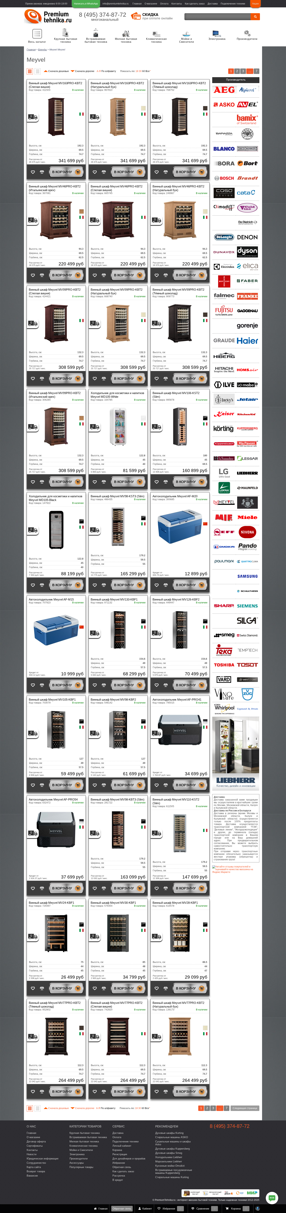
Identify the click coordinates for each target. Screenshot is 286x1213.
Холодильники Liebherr (168, 1157)
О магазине (151, 3)
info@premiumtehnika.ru (116, 3)
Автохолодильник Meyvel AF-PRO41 (177, 699)
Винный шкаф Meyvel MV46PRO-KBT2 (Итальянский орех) (55, 188)
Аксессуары (76, 1162)
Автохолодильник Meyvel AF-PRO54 (53, 799)
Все (148, 71)
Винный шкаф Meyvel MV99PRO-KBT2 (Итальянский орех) (55, 394)
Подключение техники (233, 3)
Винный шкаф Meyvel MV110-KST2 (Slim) (176, 801)
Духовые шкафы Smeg (168, 1152)
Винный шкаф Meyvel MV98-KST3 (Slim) (117, 496)
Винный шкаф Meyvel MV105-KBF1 (52, 699)
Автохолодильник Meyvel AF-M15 (51, 599)
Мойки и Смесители (186, 40)
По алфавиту (106, 71)
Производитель (236, 79)
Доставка (213, 3)
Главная (137, 3)
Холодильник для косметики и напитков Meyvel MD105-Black (55, 498)
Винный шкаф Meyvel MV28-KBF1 (175, 902)
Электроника (216, 38)
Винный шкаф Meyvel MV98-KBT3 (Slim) (117, 799)
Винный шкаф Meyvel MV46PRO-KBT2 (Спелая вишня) (116, 188)
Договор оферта (36, 1141)
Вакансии (32, 1175)
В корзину (62, 172)
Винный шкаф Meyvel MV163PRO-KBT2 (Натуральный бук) (117, 84)
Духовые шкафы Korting (169, 1133)
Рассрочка (118, 1175)
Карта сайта (34, 1167)
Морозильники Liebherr (168, 1161)
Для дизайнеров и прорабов (128, 1158)
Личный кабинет (121, 1145)
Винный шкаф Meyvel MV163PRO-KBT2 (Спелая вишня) (55, 84)
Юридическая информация (42, 1158)
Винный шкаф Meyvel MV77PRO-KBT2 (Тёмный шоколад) (55, 1004)
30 (140, 71)
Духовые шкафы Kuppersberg (172, 1148)
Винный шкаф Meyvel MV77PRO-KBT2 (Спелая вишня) (116, 1004)
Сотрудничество (36, 1162)
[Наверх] (257, 1208)
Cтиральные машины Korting (172, 1177)
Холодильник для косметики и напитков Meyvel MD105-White (117, 394)
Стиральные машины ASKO (171, 1137)
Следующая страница (245, 1108)
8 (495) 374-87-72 (102, 14)
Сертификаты (35, 1145)
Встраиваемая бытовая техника (96, 40)
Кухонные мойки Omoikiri (170, 1165)
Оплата (164, 3)
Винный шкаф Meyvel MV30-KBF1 (113, 902)
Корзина (117, 1150)
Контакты (176, 3)
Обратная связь (122, 1208)
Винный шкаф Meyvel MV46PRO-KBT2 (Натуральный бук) (178, 188)
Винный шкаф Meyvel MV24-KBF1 (51, 902)
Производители (247, 38)
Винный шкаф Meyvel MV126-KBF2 (176, 599)
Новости (31, 1154)
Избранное (118, 1162)
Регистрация (119, 1154)
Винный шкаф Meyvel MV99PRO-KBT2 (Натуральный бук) (116, 291)
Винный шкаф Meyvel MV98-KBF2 (113, 699)
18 (137, 71)
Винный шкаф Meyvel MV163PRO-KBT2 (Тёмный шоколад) (179, 84)
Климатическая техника (156, 40)
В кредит (117, 1179)
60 (143, 71)
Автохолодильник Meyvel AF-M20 (175, 496)
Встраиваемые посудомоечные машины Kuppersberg (173, 1171)
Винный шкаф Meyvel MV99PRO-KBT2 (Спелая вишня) (55, 291)
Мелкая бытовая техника (126, 40)
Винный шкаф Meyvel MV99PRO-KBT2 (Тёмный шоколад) (178, 291)
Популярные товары (81, 1167)
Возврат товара (36, 1171)
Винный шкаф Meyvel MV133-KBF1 (114, 599)
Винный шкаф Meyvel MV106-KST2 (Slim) (176, 394)
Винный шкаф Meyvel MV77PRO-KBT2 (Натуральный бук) (178, 1004)
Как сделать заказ (195, 3)
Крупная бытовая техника (65, 40)
